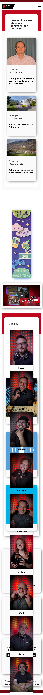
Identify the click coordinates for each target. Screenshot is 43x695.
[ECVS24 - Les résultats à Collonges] (21, 103)
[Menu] (39, 6)
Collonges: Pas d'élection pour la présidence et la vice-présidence (21, 81)
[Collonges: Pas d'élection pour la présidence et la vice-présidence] (21, 51)
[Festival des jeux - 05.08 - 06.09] (21, 244)
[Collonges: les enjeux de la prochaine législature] (21, 147)
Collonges (13, 69)
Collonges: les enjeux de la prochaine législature (21, 171)
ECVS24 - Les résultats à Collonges (21, 125)
